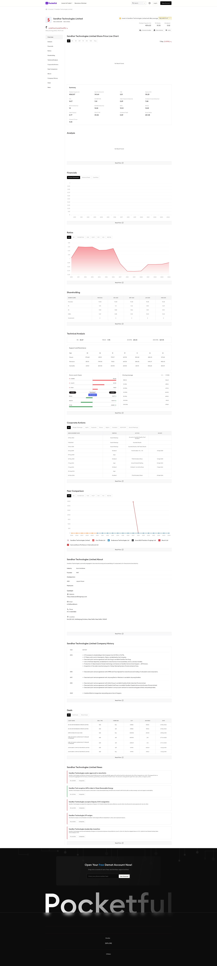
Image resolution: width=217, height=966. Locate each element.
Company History (53, 78)
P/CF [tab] (93, 237)
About (49, 73)
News (49, 87)
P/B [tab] (88, 237)
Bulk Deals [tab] (75, 715)
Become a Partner (80, 3)
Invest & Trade (66, 3)
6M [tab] (79, 41)
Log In (155, 3)
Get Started (124, 876)
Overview (50, 37)
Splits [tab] (86, 427)
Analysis (50, 41)
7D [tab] (72, 41)
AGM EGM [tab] (123, 427)
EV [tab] (74, 237)
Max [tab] (95, 41)
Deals (49, 83)
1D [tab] (68, 41)
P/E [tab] (98, 237)
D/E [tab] (69, 237)
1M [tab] (76, 41)
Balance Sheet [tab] (86, 177)
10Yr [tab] (91, 41)
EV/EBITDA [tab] (80, 237)
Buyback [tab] (93, 427)
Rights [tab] (107, 427)
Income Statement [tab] (73, 177)
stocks (51, 9)
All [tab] (69, 427)
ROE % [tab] (109, 237)
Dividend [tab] (114, 427)
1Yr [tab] (83, 41)
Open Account (166, 3)
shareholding (51, 55)
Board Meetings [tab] (133, 427)
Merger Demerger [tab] (77, 427)
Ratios (49, 51)
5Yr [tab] (87, 41)
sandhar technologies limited (63, 9)
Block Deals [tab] (84, 715)
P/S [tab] (103, 237)
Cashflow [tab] (95, 177)
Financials (50, 46)
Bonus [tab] (101, 427)
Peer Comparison (52, 69)
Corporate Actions (53, 64)
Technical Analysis (53, 60)
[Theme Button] (150, 3)
